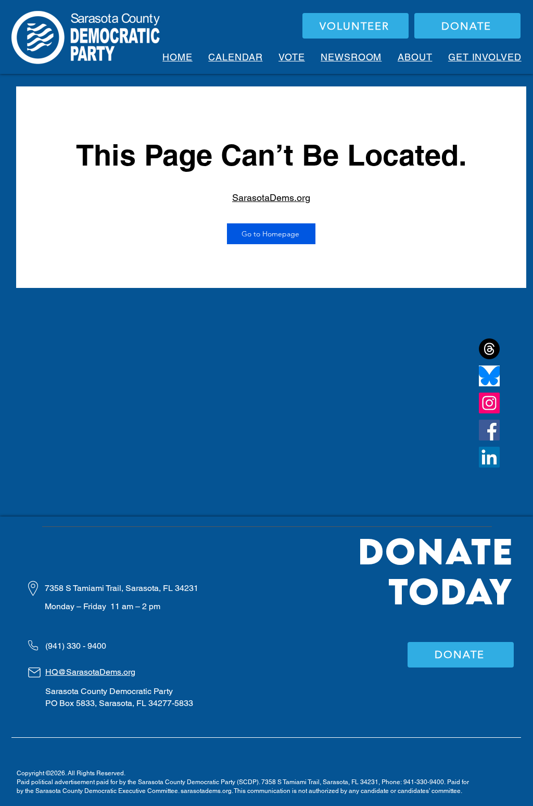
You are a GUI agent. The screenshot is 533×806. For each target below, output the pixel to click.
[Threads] (489, 348)
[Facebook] (489, 430)
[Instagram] (489, 403)
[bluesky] (489, 376)
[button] (292, 57)
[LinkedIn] (489, 457)
